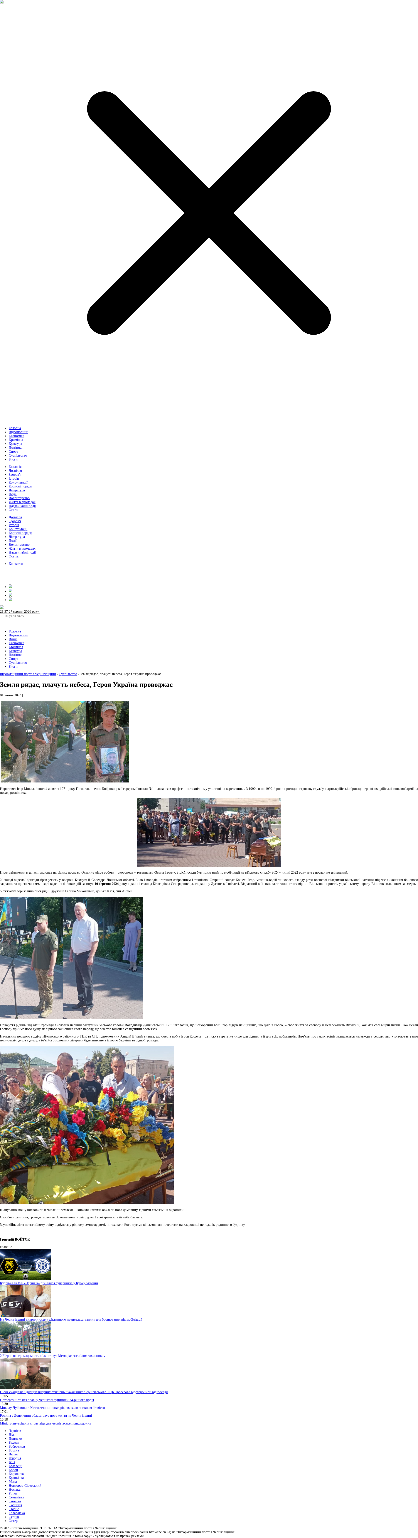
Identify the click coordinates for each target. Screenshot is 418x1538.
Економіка (16, 436)
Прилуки (15, 1438)
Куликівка (16, 1478)
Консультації (18, 482)
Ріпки (13, 1493)
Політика (15, 447)
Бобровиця (17, 1446)
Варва (13, 1454)
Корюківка (17, 1474)
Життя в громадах (22, 502)
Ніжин (14, 1434)
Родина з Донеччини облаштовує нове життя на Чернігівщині (46, 1415)
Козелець (15, 1466)
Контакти (16, 563)
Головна (15, 428)
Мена (13, 1481)
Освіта (14, 510)
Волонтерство (19, 498)
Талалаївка (17, 1513)
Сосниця (15, 1505)
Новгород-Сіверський (25, 1485)
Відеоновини (18, 432)
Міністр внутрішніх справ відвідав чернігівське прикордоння (45, 1423)
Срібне (14, 1509)
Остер (13, 1521)
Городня (15, 1458)
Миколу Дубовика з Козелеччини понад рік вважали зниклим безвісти (52, 1408)
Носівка (14, 1489)
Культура (15, 443)
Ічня (12, 1462)
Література (17, 490)
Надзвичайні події (22, 506)
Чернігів (15, 1431)
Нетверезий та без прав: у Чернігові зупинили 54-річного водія (47, 1400)
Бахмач (14, 1442)
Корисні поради (20, 486)
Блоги (13, 459)
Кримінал (16, 440)
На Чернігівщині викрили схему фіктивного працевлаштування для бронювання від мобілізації (71, 1319)
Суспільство (18, 455)
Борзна (14, 1450)
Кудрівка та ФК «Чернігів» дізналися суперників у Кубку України (49, 1283)
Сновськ (15, 1501)
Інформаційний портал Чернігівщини (28, 674)
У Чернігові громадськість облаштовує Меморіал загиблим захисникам (53, 1356)
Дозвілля (15, 470)
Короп (13, 1470)
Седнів (14, 1517)
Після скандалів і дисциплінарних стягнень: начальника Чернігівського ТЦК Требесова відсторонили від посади (84, 1392)
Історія (14, 478)
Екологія (15, 467)
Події (13, 494)
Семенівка (16, 1497)
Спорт (13, 451)
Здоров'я (15, 474)
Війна (13, 639)
